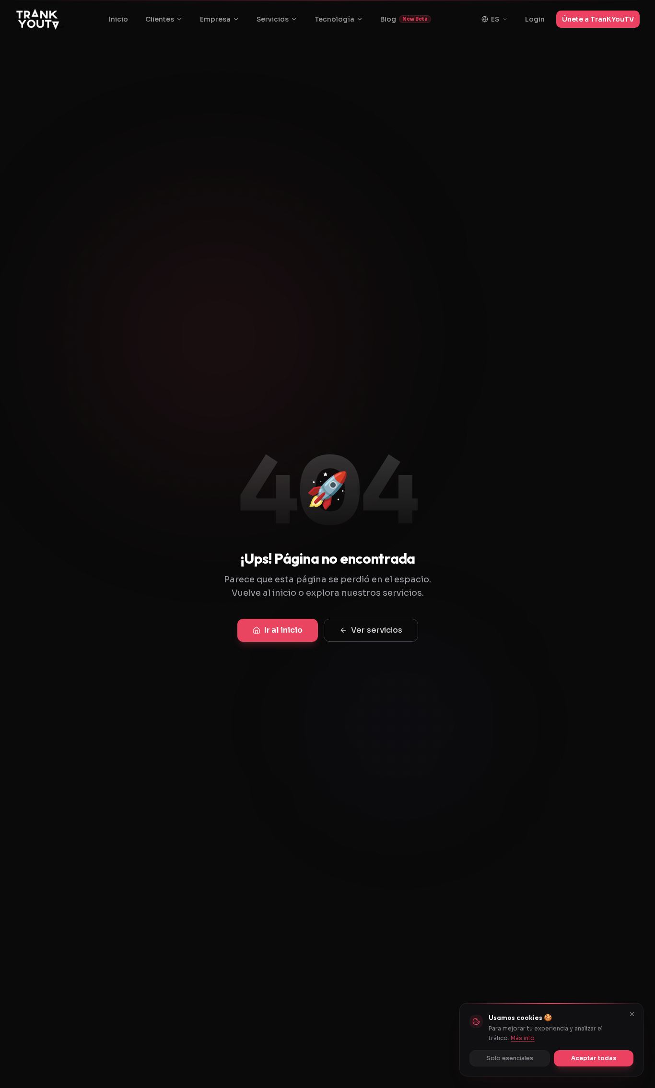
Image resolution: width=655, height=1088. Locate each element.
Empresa (215, 19)
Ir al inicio (283, 630)
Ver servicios (376, 630)
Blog (404, 19)
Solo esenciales (510, 1058)
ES (495, 19)
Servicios (273, 19)
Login (535, 19)
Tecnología (334, 19)
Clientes (159, 19)
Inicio (118, 19)
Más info (523, 1038)
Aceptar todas (593, 1058)
